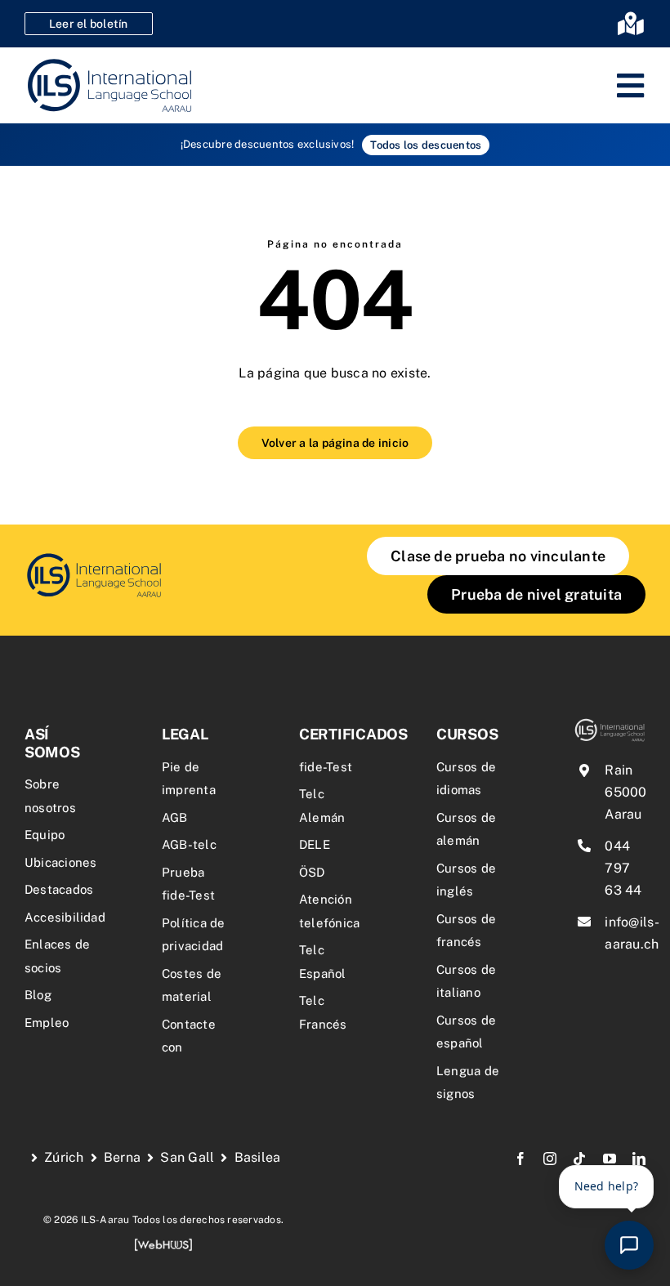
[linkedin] (638, 1158)
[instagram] (549, 1158)
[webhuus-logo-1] (163, 1244)
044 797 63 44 (623, 868)
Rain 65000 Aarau (625, 792)
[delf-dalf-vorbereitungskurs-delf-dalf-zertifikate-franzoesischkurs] (94, 557)
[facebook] (520, 1158)
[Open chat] (629, 1245)
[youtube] (609, 1158)
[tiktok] (579, 1158)
